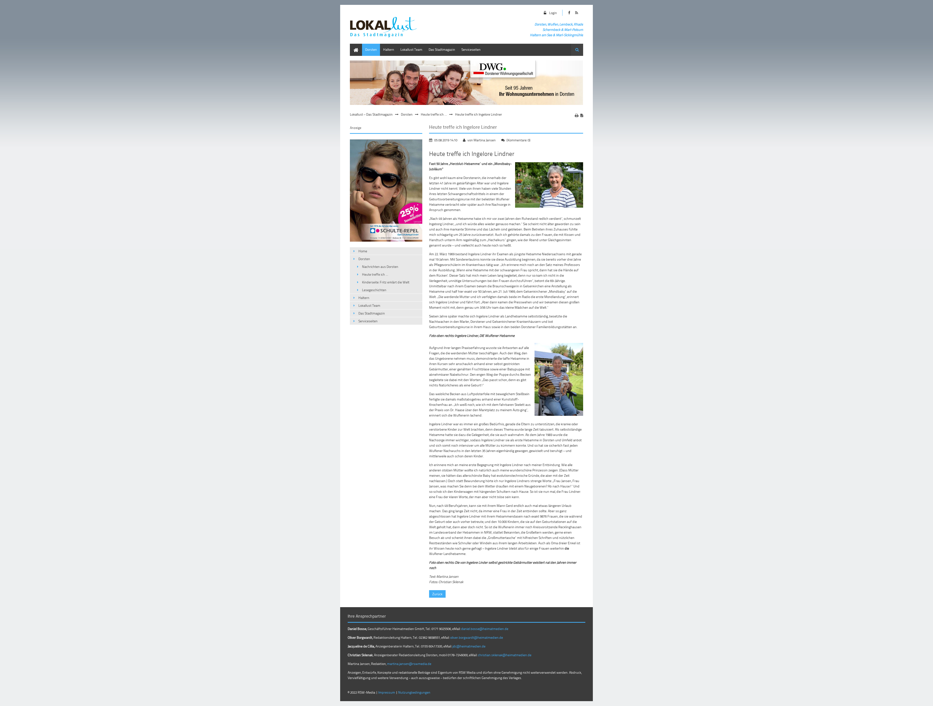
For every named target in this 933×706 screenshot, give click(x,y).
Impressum (386, 692)
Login (553, 12)
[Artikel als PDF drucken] (581, 115)
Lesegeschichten (374, 290)
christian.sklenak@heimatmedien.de (504, 655)
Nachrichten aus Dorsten (380, 266)
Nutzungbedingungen (414, 692)
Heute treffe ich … (434, 114)
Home (354, 46)
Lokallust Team (411, 49)
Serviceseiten (471, 49)
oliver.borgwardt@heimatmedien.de (476, 637)
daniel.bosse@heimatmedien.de (484, 628)
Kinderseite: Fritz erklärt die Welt (385, 282)
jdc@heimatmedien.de (468, 646)
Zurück (437, 594)
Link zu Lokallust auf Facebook (569, 13)
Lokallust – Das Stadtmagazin (371, 114)
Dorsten (371, 49)
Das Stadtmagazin (442, 49)
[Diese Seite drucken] (577, 115)
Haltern (388, 49)
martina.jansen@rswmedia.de (409, 663)
